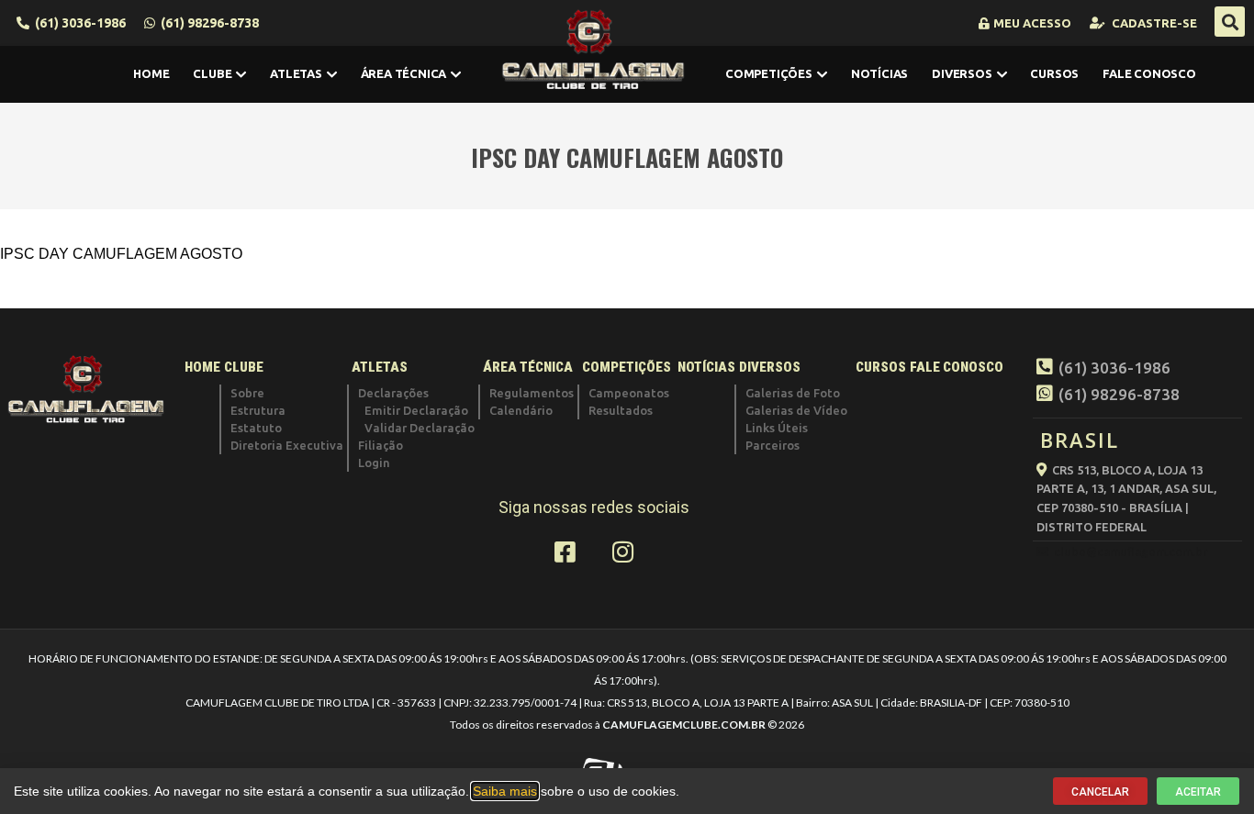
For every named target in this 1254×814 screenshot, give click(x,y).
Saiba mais (505, 791)
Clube (212, 73)
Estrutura (258, 410)
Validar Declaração (419, 427)
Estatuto (256, 427)
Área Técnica (404, 73)
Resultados (620, 410)
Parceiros (772, 445)
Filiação (380, 445)
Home (151, 73)
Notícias (879, 73)
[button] (1230, 21)
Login (374, 462)
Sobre (247, 392)
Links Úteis (776, 427)
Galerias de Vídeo (796, 410)
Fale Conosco (1149, 73)
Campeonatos (628, 392)
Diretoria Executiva (286, 445)
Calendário (521, 410)
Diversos (961, 73)
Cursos (1054, 73)
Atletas (296, 73)
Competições (768, 73)
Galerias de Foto (792, 392)
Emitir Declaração (416, 410)
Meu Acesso (1032, 23)
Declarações (393, 392)
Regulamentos (531, 392)
